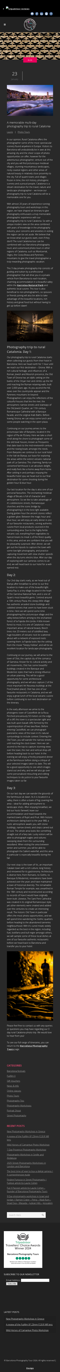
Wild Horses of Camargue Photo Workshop (28, 1144)
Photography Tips (15, 1100)
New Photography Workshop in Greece (26, 1131)
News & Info (13, 1085)
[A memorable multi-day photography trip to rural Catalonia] (30, 101)
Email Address (13, 1280)
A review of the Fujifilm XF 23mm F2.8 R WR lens (29, 1324)
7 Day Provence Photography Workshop (26, 1149)
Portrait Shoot (14, 1110)
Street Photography (16, 1115)
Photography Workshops (19, 1105)
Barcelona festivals (16, 1071)
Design (30, 1368)
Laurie (10, 132)
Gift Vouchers (13, 1080)
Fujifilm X (11, 1075)
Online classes (14, 1090)
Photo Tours (24, 132)
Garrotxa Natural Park (30, 285)
